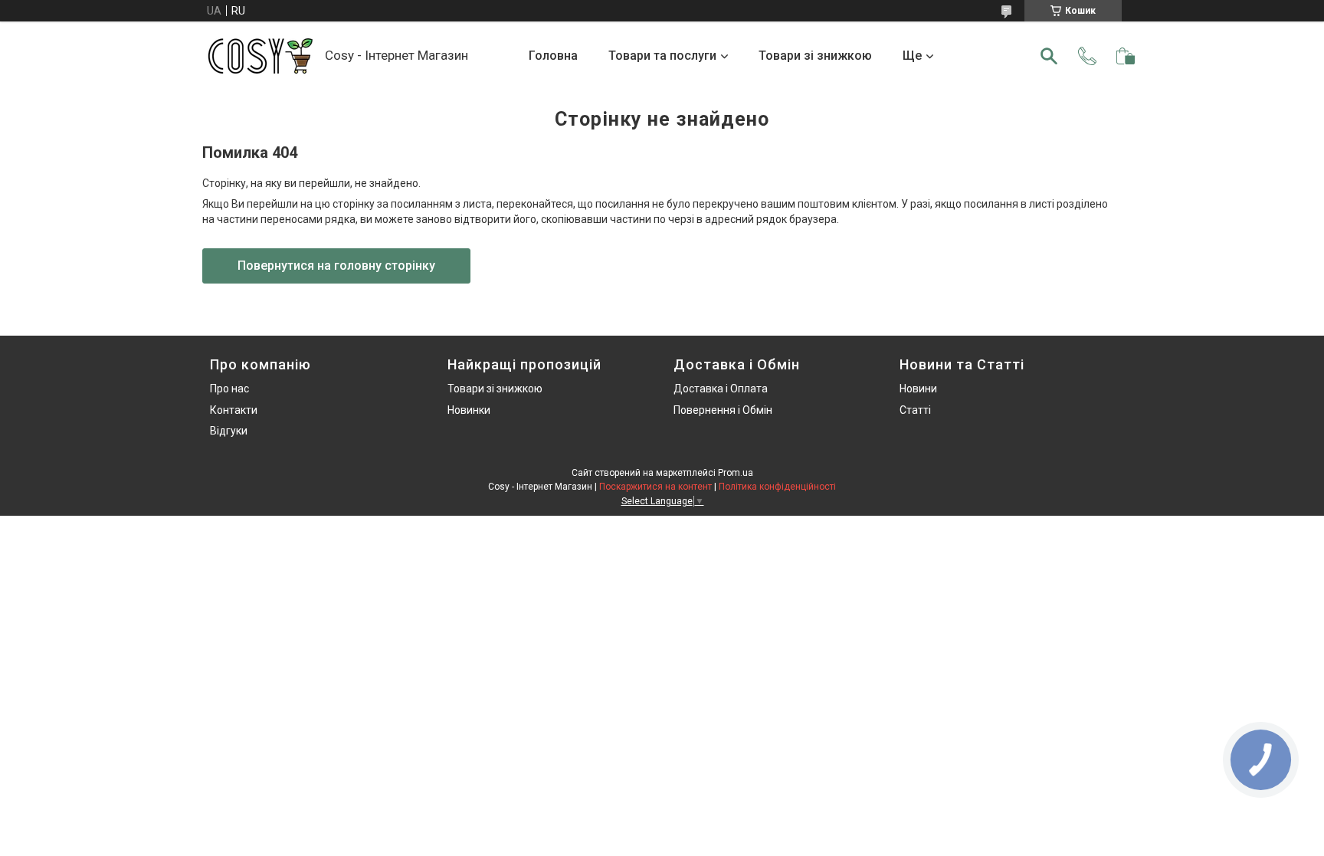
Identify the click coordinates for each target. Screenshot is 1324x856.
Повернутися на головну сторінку (336, 265)
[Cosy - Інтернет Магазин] (259, 56)
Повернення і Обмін (722, 410)
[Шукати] (1049, 56)
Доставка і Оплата (720, 388)
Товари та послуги (662, 55)
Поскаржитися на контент (655, 486)
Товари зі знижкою (815, 55)
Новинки (468, 410)
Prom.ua (735, 472)
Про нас (229, 388)
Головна (553, 55)
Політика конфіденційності (777, 486)
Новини (918, 388)
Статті (915, 410)
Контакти (233, 410)
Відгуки (228, 431)
